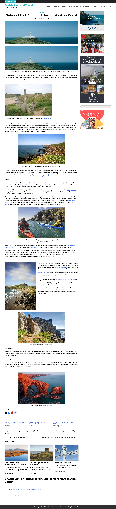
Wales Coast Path (29, 185)
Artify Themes (77, 507)
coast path (18, 431)
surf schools (71, 201)
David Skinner (48, 345)
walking (73, 431)
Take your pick (71, 190)
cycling (26, 431)
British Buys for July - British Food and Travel (27, 489)
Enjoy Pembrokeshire (46, 176)
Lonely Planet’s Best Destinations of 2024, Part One (15, 464)
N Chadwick (47, 118)
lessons (7, 204)
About (94, 6)
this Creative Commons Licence (37, 120)
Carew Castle (42, 272)
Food (55, 6)
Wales (67, 431)
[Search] (110, 6)
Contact (103, 6)
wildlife (7, 433)
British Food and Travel (19, 5)
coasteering (34, 247)
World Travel (85, 6)
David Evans (48, 406)
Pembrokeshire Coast (43, 79)
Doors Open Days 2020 (63, 463)
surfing (62, 431)
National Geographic (61, 267)
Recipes (56, 13)
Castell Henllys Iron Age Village (66, 279)
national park (43, 431)
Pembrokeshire (54, 431)
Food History (57, 10)
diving (31, 431)
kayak (36, 431)
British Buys (73, 6)
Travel (64, 6)
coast (12, 431)
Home (49, 6)
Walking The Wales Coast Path (37, 422)
